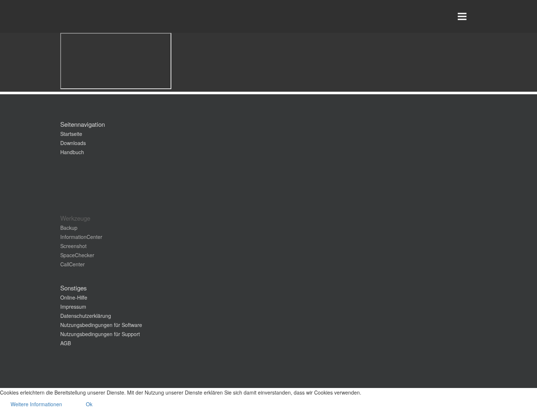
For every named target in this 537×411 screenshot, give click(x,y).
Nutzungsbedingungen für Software (101, 324)
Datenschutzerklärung (85, 315)
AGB (65, 343)
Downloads (73, 142)
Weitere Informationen (36, 404)
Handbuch (72, 152)
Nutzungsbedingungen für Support (100, 334)
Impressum (73, 306)
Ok (89, 404)
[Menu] (462, 16)
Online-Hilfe (73, 297)
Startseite (71, 133)
